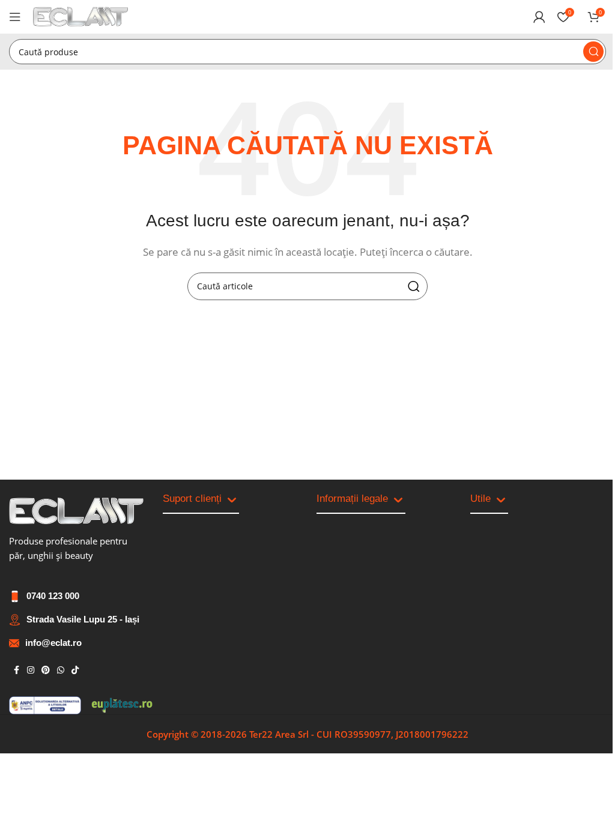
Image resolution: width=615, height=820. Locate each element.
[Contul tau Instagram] (30, 670)
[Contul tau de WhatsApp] (60, 670)
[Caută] (593, 51)
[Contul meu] (539, 17)
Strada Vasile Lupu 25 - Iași (82, 619)
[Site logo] (80, 16)
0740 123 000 (52, 596)
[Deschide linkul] (76, 511)
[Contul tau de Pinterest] (45, 670)
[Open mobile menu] (15, 17)
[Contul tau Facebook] (16, 670)
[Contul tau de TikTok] (75, 670)
